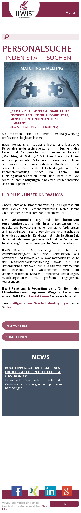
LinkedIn (50, 491)
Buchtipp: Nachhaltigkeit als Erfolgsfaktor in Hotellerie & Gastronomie (33, 372)
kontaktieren (39, 296)
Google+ (67, 491)
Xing (33, 491)
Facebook (16, 491)
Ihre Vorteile (16, 325)
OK (64, 503)
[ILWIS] (24, 10)
